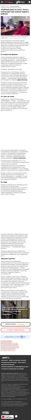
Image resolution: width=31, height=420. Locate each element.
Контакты (4, 360)
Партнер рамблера (14, 412)
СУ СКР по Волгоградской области (17, 38)
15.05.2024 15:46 (5, 6)
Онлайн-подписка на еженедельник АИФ (14, 366)
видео (14, 100)
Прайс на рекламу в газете (17, 360)
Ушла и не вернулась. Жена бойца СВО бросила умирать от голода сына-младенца (15, 309)
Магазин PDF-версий (7, 364)
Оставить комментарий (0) (15, 330)
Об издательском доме (9, 362)
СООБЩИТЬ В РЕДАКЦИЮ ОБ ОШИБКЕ (12, 369)
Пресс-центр (22, 362)
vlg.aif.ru (3, 51)
